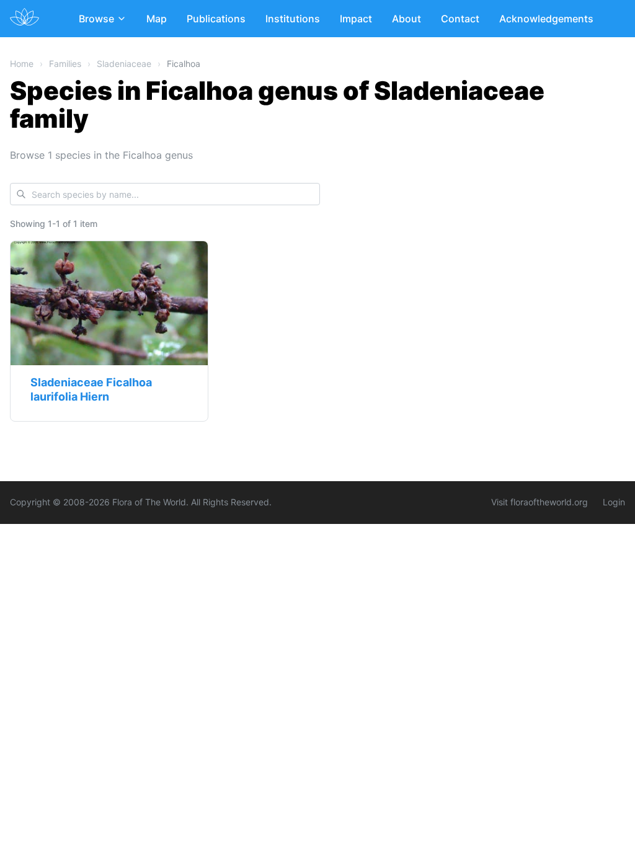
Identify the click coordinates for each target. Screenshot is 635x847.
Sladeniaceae (124, 63)
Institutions (292, 18)
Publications (216, 18)
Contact (460, 18)
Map (156, 18)
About (406, 18)
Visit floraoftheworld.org (539, 502)
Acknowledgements (546, 18)
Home (21, 63)
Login (614, 502)
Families (65, 63)
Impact (356, 18)
